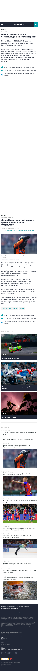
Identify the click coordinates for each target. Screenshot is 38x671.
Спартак (9, 159)
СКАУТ (2, 639)
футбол (16, 159)
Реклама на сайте (5, 608)
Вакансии (26, 606)
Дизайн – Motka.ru (5, 666)
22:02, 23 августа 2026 (7, 87)
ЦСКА (22, 159)
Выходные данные (6, 664)
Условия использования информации (10, 662)
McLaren (22, 308)
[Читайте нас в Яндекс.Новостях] (2, 653)
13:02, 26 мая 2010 (6, 31)
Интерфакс (19, 24)
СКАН (2, 647)
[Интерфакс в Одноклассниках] (16, 653)
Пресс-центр (20, 606)
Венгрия (15, 308)
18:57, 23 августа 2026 (7, 217)
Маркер (3, 641)
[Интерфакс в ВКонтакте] (10, 653)
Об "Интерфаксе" (11, 606)
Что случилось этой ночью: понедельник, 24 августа (20, 98)
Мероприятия (14, 608)
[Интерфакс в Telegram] (5, 653)
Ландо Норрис (6, 308)
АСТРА (2, 642)
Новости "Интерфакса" (6, 646)
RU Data (3, 648)
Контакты (3, 606)
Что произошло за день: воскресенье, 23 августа (19, 230)
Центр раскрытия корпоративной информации (11, 649)
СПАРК (2, 637)
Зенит (3, 159)
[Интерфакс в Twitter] (8, 653)
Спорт (3, 30)
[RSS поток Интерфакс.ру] (13, 653)
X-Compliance (4, 638)
